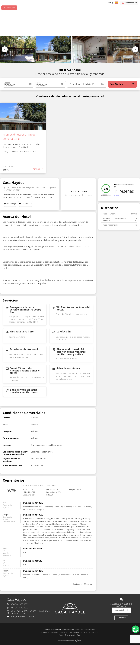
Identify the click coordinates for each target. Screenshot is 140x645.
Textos (61, 635)
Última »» (88, 584)
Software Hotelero (65, 640)
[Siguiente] (135, 49)
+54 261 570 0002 (19, 604)
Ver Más (116, 195)
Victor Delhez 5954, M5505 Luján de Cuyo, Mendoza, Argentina (28, 612)
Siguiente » (77, 584)
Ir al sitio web (10, 7)
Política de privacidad (68, 632)
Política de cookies (88, 629)
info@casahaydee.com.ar (22, 617)
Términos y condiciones (49, 632)
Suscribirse (121, 618)
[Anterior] (5, 49)
